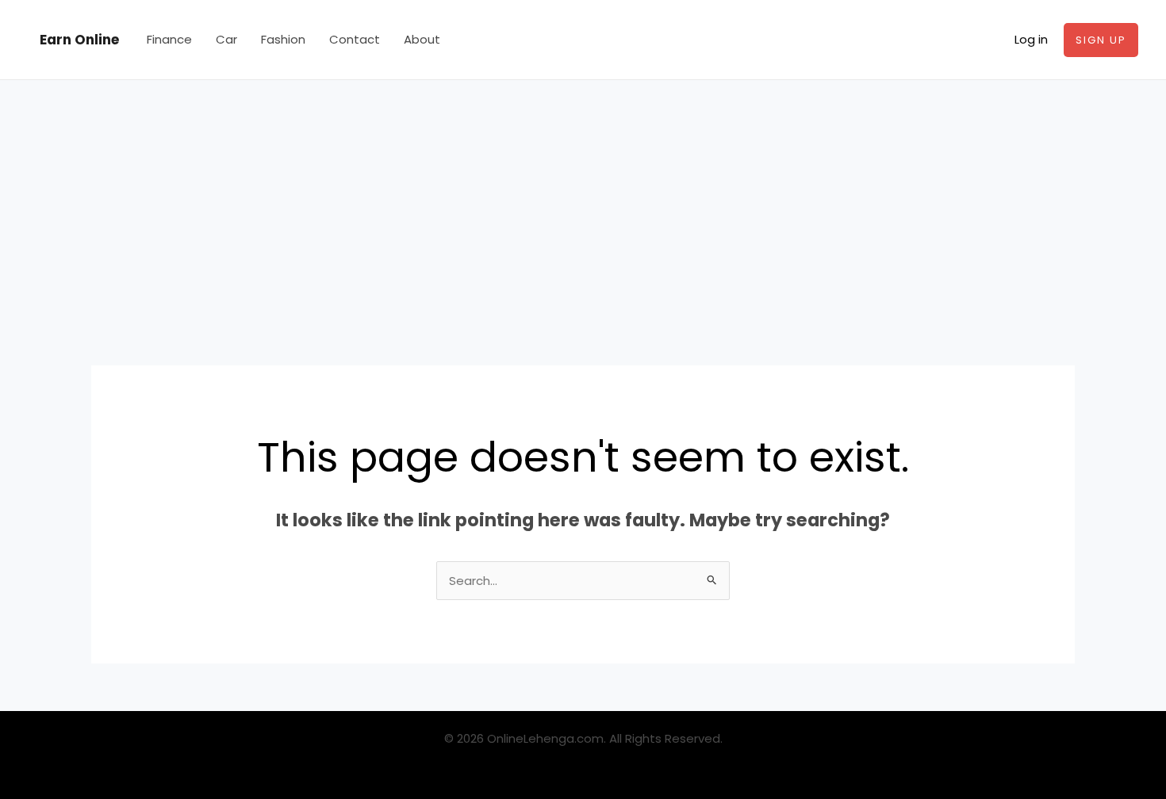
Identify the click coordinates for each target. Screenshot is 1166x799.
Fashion (283, 39)
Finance (169, 39)
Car (226, 39)
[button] (1101, 40)
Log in (1031, 39)
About (422, 39)
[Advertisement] (583, 199)
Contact (354, 39)
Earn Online (79, 39)
